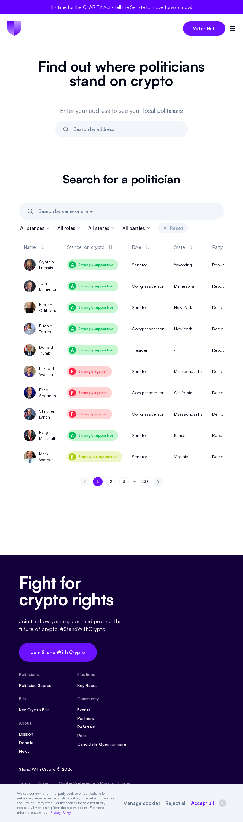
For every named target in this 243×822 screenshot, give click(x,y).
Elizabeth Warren (48, 371)
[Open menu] (232, 28)
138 (146, 482)
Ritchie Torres (45, 328)
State (179, 247)
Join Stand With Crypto (58, 652)
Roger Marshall (47, 435)
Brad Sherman (47, 392)
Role (136, 247)
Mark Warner (46, 456)
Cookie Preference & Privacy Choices (95, 783)
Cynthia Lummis (46, 264)
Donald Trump (46, 349)
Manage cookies (142, 803)
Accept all (202, 803)
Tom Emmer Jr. (48, 286)
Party (217, 247)
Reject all (175, 803)
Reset (176, 228)
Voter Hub (204, 28)
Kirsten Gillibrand (48, 307)
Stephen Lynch (47, 413)
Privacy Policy (60, 812)
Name (30, 247)
